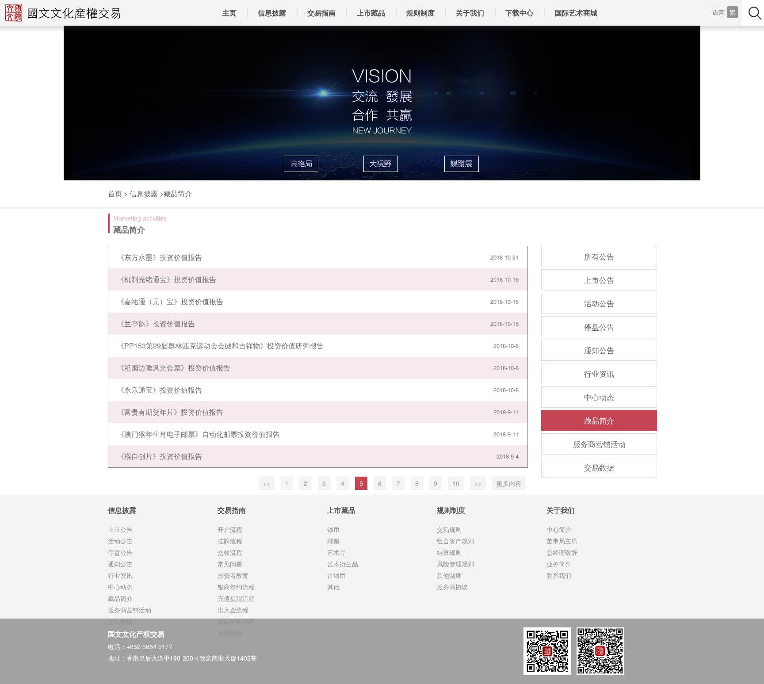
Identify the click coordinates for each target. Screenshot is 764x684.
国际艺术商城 (576, 13)
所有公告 (599, 256)
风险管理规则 (455, 563)
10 (455, 483)
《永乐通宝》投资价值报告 (159, 390)
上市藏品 (371, 13)
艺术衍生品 (342, 563)
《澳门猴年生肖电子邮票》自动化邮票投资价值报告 (198, 434)
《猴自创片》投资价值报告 (159, 456)
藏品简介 (178, 193)
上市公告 (599, 279)
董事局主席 (561, 540)
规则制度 (420, 13)
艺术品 (336, 552)
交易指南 (321, 13)
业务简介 (558, 563)
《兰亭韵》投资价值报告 (156, 323)
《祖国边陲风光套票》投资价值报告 (173, 368)
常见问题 (230, 563)
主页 (229, 13)
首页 (115, 193)
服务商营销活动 (599, 443)
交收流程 (230, 552)
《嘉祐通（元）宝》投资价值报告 (170, 301)
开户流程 (230, 529)
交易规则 (449, 529)
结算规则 (449, 552)
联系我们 (558, 575)
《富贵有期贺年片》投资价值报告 (170, 412)
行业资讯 (599, 373)
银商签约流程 (236, 586)
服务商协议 (452, 586)
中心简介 (558, 529)
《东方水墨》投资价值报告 (159, 257)
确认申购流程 (236, 621)
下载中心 (519, 13)
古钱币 (336, 575)
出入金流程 (233, 609)
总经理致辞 (561, 552)
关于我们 (470, 13)
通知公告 (599, 349)
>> (477, 483)
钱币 (333, 529)
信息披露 (272, 13)
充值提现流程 (236, 598)
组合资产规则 (455, 540)
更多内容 (509, 483)
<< (266, 483)
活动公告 (599, 303)
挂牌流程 (230, 540)
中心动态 (599, 396)
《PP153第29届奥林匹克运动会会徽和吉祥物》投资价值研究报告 (220, 345)
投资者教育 (233, 575)
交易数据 (599, 467)
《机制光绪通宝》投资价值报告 (166, 279)
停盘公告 (599, 326)
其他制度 (449, 575)
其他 (333, 586)
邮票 (333, 540)
